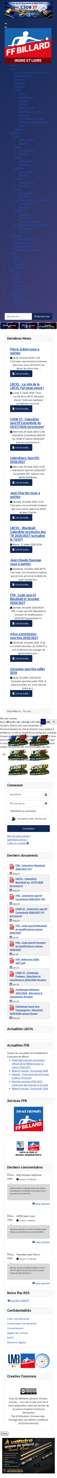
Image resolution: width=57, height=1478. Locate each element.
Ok (4, 754)
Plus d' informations (28, 759)
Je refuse (16, 754)
